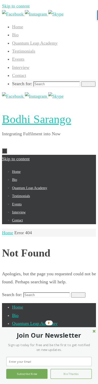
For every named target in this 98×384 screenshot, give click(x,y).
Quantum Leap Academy (35, 43)
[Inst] (36, 14)
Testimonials (23, 51)
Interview (20, 67)
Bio (15, 34)
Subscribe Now (27, 374)
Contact (19, 75)
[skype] (56, 14)
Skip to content (16, 6)
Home (17, 26)
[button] (49, 335)
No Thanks (71, 374)
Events (18, 59)
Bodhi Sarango (36, 119)
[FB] (13, 14)
